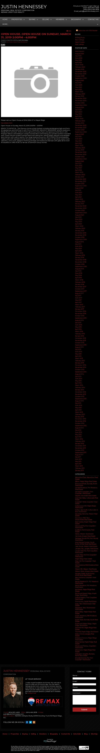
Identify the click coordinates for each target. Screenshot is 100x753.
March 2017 (79, 304)
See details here (6, 123)
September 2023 (81, 132)
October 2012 (79, 423)
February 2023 (80, 148)
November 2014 (80, 367)
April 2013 (78, 410)
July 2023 (78, 136)
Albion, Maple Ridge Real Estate (86, 481)
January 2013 (79, 417)
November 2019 (80, 235)
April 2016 (78, 329)
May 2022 (78, 168)
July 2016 (78, 322)
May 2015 (78, 354)
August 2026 (79, 53)
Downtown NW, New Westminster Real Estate (83, 519)
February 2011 (79, 468)
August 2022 (79, 161)
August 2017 (79, 293)
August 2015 (79, 347)
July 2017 (78, 296)
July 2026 (78, 56)
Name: (75, 675)
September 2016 (80, 318)
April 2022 (78, 170)
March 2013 (79, 412)
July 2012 (78, 430)
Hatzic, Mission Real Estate (84, 534)
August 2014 (79, 374)
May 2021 (78, 195)
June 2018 (78, 273)
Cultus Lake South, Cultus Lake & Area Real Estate (86, 511)
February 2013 (80, 414)
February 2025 (80, 94)
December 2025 (80, 71)
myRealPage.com (50, 741)
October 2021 (79, 183)
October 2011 (79, 450)
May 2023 (78, 141)
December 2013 (80, 392)
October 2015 (79, 343)
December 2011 (80, 446)
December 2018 (80, 260)
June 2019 (78, 246)
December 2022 (80, 152)
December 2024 (80, 98)
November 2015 (80, 340)
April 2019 (78, 251)
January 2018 (79, 284)
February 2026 (80, 67)
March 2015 (79, 358)
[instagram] (34, 722)
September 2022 (81, 159)
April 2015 (78, 356)
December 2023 (80, 125)
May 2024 (78, 114)
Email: (75, 681)
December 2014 (80, 365)
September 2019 (81, 239)
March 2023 (79, 145)
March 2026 (79, 65)
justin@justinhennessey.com (89, 11)
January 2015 (79, 363)
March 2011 (79, 466)
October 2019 (79, 237)
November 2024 (80, 101)
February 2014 (80, 387)
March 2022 (79, 172)
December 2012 (80, 419)
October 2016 (79, 316)
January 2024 (79, 123)
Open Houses (79, 42)
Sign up (96, 6)
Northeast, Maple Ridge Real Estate (17, 42)
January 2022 (79, 177)
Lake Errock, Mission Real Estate (86, 546)
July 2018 (78, 271)
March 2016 (79, 331)
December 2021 (80, 179)
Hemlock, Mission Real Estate (85, 536)
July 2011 (78, 457)
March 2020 (79, 226)
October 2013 (79, 396)
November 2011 (80, 448)
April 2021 (78, 197)
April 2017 (78, 302)
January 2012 (79, 443)
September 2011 (80, 452)
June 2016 (78, 325)
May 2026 (78, 60)
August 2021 (79, 188)
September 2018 (81, 266)
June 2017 (78, 298)
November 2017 (80, 287)
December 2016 (80, 311)
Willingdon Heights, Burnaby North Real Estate (85, 655)
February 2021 (80, 201)
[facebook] (27, 722)
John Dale (77, 734)
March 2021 (79, 199)
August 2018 (79, 269)
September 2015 (80, 345)
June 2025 (78, 85)
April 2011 (78, 464)
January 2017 (79, 309)
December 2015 (80, 338)
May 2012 (78, 434)
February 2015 (80, 360)
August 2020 (79, 215)
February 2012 (80, 441)
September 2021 (80, 186)
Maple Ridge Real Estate (83, 559)
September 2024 (81, 105)
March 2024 (79, 118)
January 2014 (79, 390)
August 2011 (79, 455)
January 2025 (79, 96)
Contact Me (93, 19)
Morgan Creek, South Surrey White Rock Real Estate (84, 574)
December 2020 (80, 206)
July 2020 (78, 217)
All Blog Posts (80, 37)
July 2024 (78, 109)
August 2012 (79, 428)
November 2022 (80, 154)
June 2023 (78, 139)
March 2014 (79, 385)
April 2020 (78, 224)
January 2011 (79, 470)
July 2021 (78, 190)
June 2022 (78, 166)
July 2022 (78, 163)
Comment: (77, 693)
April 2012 (78, 437)
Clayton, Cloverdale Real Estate (85, 496)
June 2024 (78, 112)
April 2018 (78, 278)
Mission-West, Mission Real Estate (86, 571)
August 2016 (79, 320)
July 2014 (78, 376)
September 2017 (81, 291)
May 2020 (78, 222)
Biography (54, 734)
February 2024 (80, 121)
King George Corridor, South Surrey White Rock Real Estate (85, 543)
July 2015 (78, 349)
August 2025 (79, 80)
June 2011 (78, 459)
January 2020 (79, 231)
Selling (33, 734)
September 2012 (80, 425)
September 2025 (81, 78)
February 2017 (80, 307)
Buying (25, 734)
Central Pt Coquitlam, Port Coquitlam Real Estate (84, 492)
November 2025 (80, 74)
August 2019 (79, 242)
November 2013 (80, 394)
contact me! (31, 693)
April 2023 (78, 143)
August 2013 (79, 401)
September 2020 (81, 213)
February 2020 (80, 228)
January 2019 (79, 257)
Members (43, 734)
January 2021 (79, 204)
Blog (86, 734)
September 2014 (81, 372)
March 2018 (79, 280)
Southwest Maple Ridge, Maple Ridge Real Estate (85, 624)
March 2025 (79, 92)
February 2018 (80, 282)
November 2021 (80, 181)
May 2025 (78, 87)
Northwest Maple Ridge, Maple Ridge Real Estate (85, 594)
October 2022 (79, 157)
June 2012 (78, 432)
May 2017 (78, 300)
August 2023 (79, 134)
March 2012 (79, 439)
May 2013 (78, 408)
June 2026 (78, 58)
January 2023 (79, 150)
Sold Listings (79, 44)
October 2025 (79, 76)
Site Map (94, 734)
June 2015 (78, 352)
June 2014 (78, 378)
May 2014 (78, 381)
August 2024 (79, 107)
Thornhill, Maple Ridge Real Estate (86, 632)
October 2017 (79, 289)
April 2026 (78, 62)
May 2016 (78, 327)
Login (90, 6)
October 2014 (79, 369)
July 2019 (78, 244)
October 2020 (80, 210)
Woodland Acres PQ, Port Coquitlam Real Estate (84, 659)
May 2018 (78, 275)
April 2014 (78, 383)
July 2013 (78, 403)
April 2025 (78, 89)
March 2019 (79, 253)
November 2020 (80, 208)
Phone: (75, 687)
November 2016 (80, 313)
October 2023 (79, 130)
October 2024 (80, 103)
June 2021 (78, 192)
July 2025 (78, 83)
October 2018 (79, 264)
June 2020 (78, 219)
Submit (84, 709)
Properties (15, 734)
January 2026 (79, 69)
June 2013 (78, 405)
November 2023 (80, 127)
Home (5, 19)
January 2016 (79, 336)
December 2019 (80, 233)
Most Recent (79, 51)
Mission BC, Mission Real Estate (86, 569)
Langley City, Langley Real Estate (86, 548)
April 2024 (78, 116)
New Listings (79, 40)
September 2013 (80, 399)
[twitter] (31, 722)
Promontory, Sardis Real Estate (85, 601)
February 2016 (80, 334)
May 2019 (78, 248)
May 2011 (78, 461)
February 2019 (80, 255)
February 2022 (80, 174)
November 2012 (80, 421)
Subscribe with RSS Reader (88, 30)
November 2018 (80, 262)
